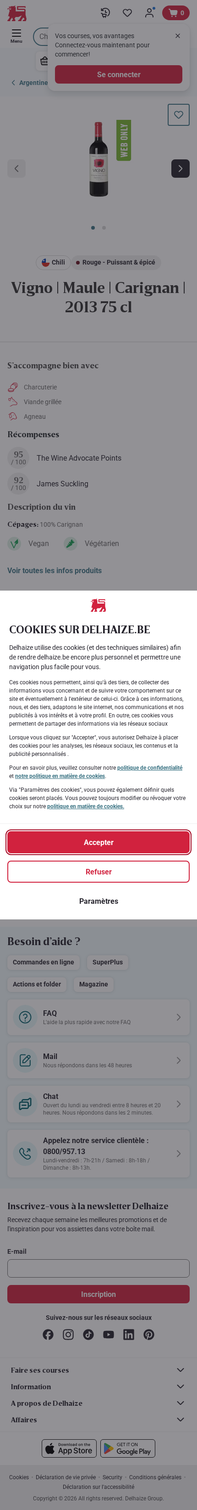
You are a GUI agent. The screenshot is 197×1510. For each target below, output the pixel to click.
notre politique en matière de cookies (60, 776)
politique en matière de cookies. (85, 806)
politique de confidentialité (149, 768)
